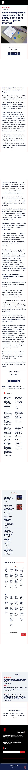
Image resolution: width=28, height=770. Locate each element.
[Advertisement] (14, 73)
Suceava (22, 388)
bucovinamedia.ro (9, 386)
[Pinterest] (15, 53)
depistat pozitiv (17, 386)
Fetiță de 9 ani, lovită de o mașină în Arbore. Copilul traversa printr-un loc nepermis (19, 431)
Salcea (6, 693)
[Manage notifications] (25, 767)
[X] (12, 53)
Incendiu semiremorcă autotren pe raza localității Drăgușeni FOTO (8, 550)
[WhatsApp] (19, 53)
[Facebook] (9, 53)
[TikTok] (15, 768)
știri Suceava (17, 388)
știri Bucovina (5, 388)
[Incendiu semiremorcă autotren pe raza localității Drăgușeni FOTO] (19, 549)
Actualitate (6, 7)
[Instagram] (12, 768)
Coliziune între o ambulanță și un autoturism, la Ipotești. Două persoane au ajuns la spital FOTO (19, 415)
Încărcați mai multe (13, 632)
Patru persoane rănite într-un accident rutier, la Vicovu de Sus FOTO (18, 443)
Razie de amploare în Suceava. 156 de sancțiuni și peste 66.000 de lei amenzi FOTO (8, 431)
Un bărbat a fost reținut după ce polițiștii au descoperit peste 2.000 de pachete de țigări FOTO (8, 402)
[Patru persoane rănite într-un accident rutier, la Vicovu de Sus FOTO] (19, 498)
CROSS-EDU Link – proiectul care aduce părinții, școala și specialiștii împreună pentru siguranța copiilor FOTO (8, 416)
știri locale (11, 388)
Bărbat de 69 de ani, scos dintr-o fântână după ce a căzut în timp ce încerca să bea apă (19, 402)
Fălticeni (6, 685)
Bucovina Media (14, 47)
